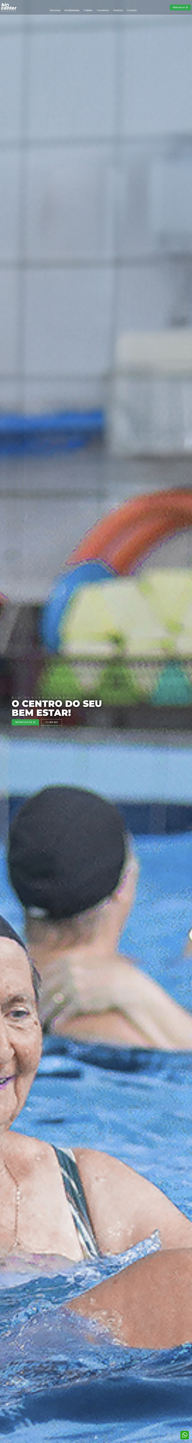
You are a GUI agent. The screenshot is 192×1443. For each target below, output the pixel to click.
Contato (132, 10)
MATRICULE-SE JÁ (25, 722)
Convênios (103, 10)
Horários (118, 10)
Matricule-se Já (180, 7)
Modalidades (72, 10)
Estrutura (55, 10)
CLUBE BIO (52, 722)
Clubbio (88, 10)
